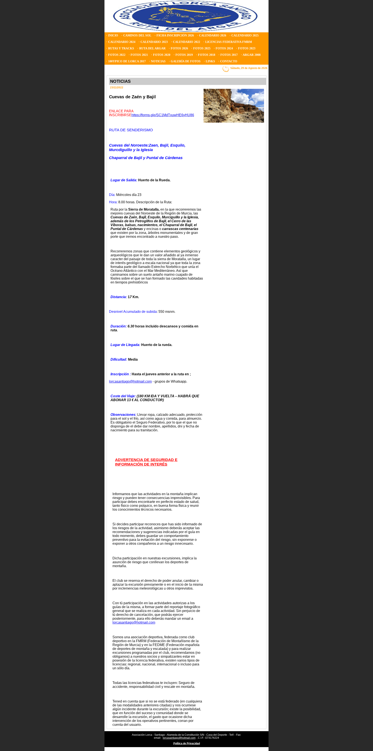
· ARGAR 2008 (251, 54)
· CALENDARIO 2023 (153, 42)
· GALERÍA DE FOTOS (185, 61)
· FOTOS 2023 (245, 48)
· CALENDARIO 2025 (244, 35)
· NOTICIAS (157, 61)
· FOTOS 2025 (200, 48)
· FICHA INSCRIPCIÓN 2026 (174, 35)
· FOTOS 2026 (178, 48)
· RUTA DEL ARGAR (151, 48)
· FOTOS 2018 (205, 54)
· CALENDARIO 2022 (185, 42)
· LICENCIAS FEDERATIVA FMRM (227, 42)
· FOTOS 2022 (115, 54)
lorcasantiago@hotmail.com (133, 622)
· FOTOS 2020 (160, 54)
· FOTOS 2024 (223, 48)
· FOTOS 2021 (138, 54)
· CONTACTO (227, 61)
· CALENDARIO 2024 (120, 42)
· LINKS (209, 61)
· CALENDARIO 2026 (211, 35)
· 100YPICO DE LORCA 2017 (126, 61)
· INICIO (112, 35)
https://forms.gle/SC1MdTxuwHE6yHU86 (162, 115)
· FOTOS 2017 (228, 54)
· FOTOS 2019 (183, 54)
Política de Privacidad (186, 743)
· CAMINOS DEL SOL (136, 35)
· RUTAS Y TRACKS (120, 48)
